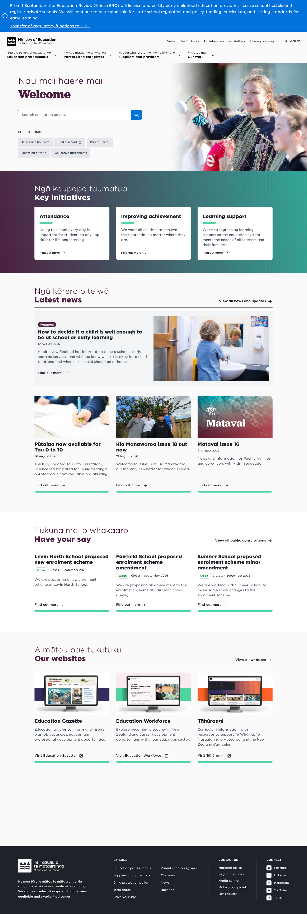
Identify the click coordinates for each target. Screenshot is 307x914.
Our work (168, 875)
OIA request (227, 893)
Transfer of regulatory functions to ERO (50, 26)
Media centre (228, 880)
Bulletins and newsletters (224, 41)
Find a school (67, 142)
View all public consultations (240, 540)
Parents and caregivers (179, 868)
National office (230, 867)
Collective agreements (71, 152)
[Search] (136, 115)
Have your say (262, 41)
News (171, 41)
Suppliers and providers (131, 875)
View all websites (250, 660)
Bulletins (167, 889)
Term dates (190, 41)
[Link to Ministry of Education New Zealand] (41, 866)
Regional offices (231, 874)
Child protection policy (131, 882)
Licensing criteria (34, 152)
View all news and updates (242, 301)
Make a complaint (232, 887)
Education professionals (132, 868)
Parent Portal (99, 142)
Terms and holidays (35, 142)
